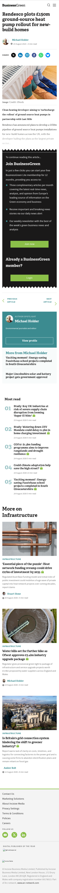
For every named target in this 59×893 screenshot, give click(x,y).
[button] (48, 5)
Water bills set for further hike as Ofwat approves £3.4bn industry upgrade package (24, 655)
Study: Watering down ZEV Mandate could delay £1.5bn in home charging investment (32, 430)
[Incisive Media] (7, 861)
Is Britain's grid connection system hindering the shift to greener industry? (25, 742)
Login (29, 278)
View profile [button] (29, 340)
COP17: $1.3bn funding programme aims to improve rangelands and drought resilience (31, 449)
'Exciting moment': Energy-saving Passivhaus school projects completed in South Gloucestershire (29, 361)
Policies (6, 818)
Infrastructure (11, 559)
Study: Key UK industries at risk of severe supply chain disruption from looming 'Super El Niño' (31, 410)
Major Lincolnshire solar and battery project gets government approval (28, 375)
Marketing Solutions (13, 798)
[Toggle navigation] (53, 5)
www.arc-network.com (28, 882)
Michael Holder (20, 39)
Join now (29, 244)
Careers (6, 823)
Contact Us (8, 794)
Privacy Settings (10, 808)
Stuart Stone (14, 593)
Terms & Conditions (12, 813)
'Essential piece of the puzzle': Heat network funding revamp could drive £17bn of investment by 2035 (27, 568)
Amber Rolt (10, 768)
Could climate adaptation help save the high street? (32, 466)
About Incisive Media (13, 803)
